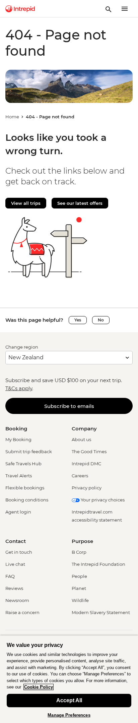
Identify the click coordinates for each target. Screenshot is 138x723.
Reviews (14, 588)
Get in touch (18, 552)
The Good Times (89, 451)
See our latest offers (79, 203)
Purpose (82, 541)
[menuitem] (20, 9)
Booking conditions (26, 499)
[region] (69, 679)
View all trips (26, 203)
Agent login (18, 512)
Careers (80, 475)
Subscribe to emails (69, 406)
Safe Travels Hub (23, 463)
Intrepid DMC (86, 463)
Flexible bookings (24, 487)
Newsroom (17, 600)
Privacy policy (86, 487)
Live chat (15, 564)
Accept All (69, 700)
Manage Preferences (69, 715)
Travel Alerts (18, 475)
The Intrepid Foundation (98, 564)
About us (81, 439)
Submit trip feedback (28, 451)
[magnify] (108, 8)
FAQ (10, 576)
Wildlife (80, 600)
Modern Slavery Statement (101, 612)
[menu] (125, 9)
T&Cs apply (18, 388)
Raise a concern (22, 612)
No (101, 319)
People (79, 576)
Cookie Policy (38, 686)
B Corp (79, 552)
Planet (79, 588)
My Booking (18, 439)
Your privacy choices (102, 499)
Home (12, 116)
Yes (77, 319)
